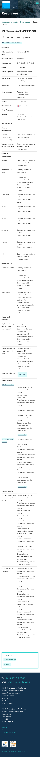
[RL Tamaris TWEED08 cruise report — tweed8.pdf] (18, 106)
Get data (22, 374)
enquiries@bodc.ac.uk (18, 682)
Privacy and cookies (8, 732)
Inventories (14, 22)
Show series (22, 435)
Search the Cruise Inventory (11, 42)
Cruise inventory (25, 22)
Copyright (5, 727)
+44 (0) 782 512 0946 (15, 678)
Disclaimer (5, 730)
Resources (5, 22)
